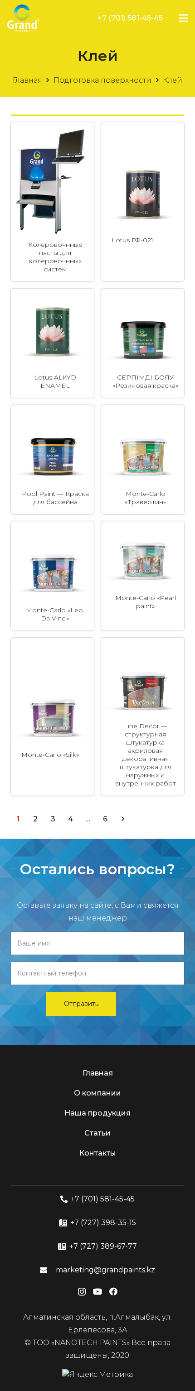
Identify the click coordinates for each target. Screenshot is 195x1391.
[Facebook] (113, 1291)
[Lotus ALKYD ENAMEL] (52, 299)
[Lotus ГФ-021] (143, 162)
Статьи (97, 1133)
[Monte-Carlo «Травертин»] (143, 415)
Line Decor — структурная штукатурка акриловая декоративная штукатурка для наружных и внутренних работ (145, 754)
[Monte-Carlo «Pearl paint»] (143, 544)
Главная (27, 80)
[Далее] (122, 819)
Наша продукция (97, 1113)
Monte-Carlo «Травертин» (145, 498)
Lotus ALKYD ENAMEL (55, 381)
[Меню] (183, 18)
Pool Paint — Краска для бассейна (55, 498)
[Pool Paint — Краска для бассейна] (52, 415)
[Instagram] (82, 1291)
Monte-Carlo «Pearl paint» (145, 602)
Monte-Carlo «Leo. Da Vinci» (55, 614)
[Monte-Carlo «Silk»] (52, 676)
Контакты (97, 1153)
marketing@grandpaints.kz (105, 1270)
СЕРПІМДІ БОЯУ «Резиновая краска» (145, 381)
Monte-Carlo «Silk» (50, 755)
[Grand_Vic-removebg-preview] (23, 18)
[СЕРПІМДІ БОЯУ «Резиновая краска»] (143, 299)
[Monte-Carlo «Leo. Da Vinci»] (52, 532)
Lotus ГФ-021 (132, 240)
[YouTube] (97, 1291)
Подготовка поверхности (102, 80)
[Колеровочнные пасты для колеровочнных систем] (52, 133)
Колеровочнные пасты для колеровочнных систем (55, 256)
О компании (97, 1093)
